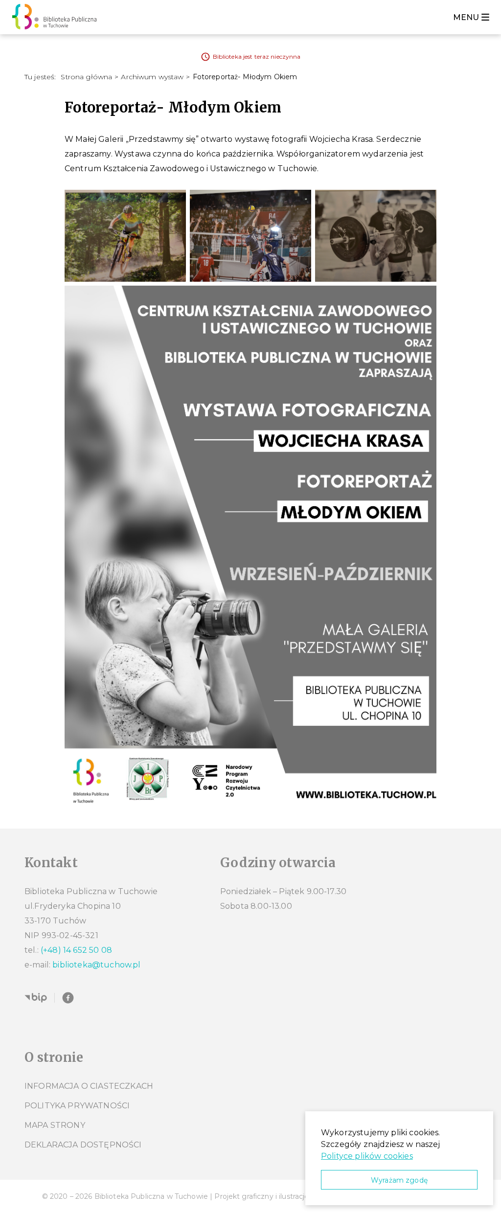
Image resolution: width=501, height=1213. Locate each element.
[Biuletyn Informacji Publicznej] (35, 998)
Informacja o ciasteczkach (88, 1086)
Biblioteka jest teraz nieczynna (257, 56)
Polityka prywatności (77, 1105)
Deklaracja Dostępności (83, 1144)
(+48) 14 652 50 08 (76, 950)
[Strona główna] (57, 17)
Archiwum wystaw (152, 76)
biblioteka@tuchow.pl (96, 964)
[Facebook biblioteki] (68, 998)
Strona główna (86, 76)
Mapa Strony (54, 1125)
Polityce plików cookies (367, 1156)
